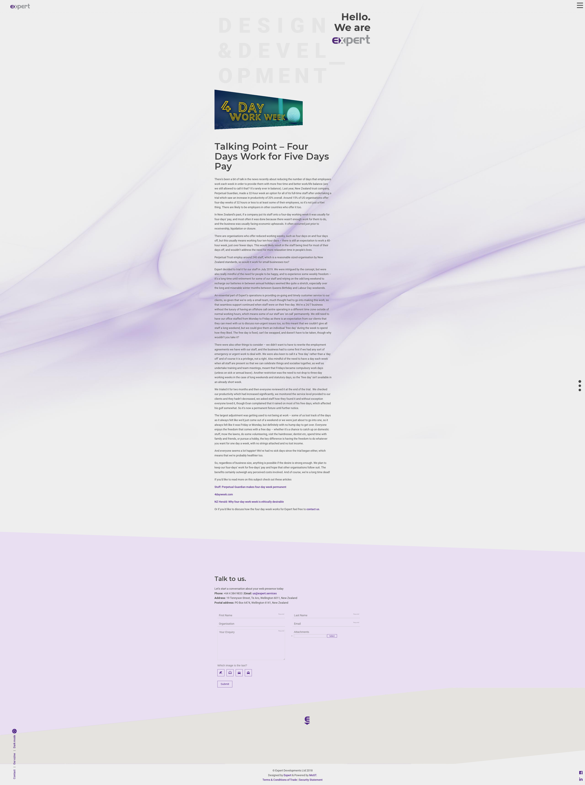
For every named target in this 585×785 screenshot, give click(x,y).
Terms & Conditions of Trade (279, 779)
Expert (287, 775)
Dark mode (14, 741)
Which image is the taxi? (232, 665)
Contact (14, 774)
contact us (313, 509)
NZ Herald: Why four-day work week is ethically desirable (249, 501)
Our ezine (14, 759)
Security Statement (311, 779)
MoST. (313, 775)
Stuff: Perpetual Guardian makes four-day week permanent (250, 487)
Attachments (301, 631)
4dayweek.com (223, 494)
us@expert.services (265, 593)
